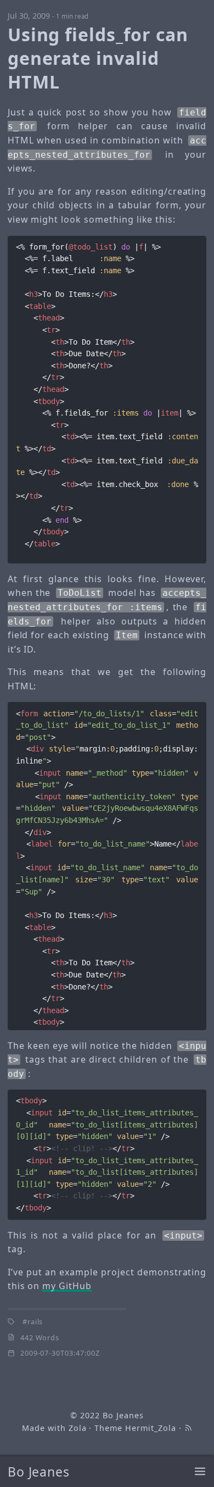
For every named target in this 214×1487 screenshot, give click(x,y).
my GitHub (67, 1286)
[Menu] (200, 1471)
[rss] (188, 1428)
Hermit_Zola (150, 1428)
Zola (78, 1428)
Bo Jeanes (39, 1471)
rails (35, 1321)
